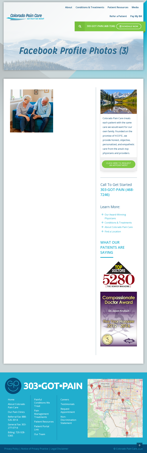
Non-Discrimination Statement (68, 420)
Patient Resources (44, 421)
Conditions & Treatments (118, 222)
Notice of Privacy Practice (34, 448)
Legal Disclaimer (59, 448)
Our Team (39, 434)
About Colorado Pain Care (119, 227)
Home (11, 399)
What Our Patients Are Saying (112, 247)
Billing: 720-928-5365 (16, 434)
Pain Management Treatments (41, 414)
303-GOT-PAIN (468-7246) (101, 26)
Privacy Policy (11, 448)
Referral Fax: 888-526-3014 (17, 418)
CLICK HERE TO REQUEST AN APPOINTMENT (118, 164)
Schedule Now (129, 26)
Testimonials (68, 404)
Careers (65, 399)
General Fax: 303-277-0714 (17, 426)
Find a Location (113, 231)
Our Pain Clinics (16, 412)
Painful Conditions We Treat (42, 403)
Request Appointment (68, 410)
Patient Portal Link (41, 428)
